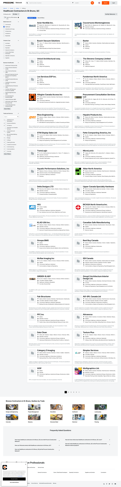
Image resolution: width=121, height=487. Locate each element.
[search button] (92, 2)
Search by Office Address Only (11, 18)
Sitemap (54, 483)
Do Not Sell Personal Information (45, 483)
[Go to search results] (18, 117)
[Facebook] (106, 484)
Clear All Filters (40, 17)
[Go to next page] (79, 392)
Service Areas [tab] (41, 467)
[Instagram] (112, 484)
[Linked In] (104, 484)
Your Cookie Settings (14, 482)
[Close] (25, 464)
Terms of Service (34, 483)
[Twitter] (109, 484)
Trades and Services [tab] (30, 467)
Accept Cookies (14, 478)
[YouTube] (115, 483)
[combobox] (82, 3)
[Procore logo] (8, 3)
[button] (4, 24)
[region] (14, 474)
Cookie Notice (19, 476)
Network (19, 2)
